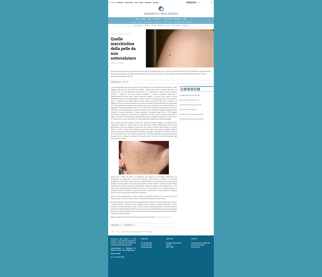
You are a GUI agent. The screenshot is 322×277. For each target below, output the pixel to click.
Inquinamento (148, 2)
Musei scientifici (149, 22)
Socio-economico (176, 25)
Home (137, 19)
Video (184, 19)
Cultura (153, 25)
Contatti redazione (146, 247)
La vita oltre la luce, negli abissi (188, 109)
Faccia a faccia (168, 19)
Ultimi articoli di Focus (189, 95)
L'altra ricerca (156, 19)
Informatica (161, 25)
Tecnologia (155, 2)
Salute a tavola (168, 22)
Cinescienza (133, 22)
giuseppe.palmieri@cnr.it (163, 217)
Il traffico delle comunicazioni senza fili (190, 105)
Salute (136, 2)
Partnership (157, 22)
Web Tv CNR (169, 247)
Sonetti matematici (179, 22)
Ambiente (141, 2)
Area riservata (195, 247)
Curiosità (140, 22)
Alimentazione (120, 2)
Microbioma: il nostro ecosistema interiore (191, 114)
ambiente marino (129, 2)
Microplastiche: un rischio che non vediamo (191, 119)
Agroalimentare (138, 25)
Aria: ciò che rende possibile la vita (189, 100)
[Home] (161, 10)
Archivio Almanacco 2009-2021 (200, 243)
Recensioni (176, 19)
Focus (149, 19)
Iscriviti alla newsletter (198, 245)
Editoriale (143, 19)
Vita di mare (189, 22)
